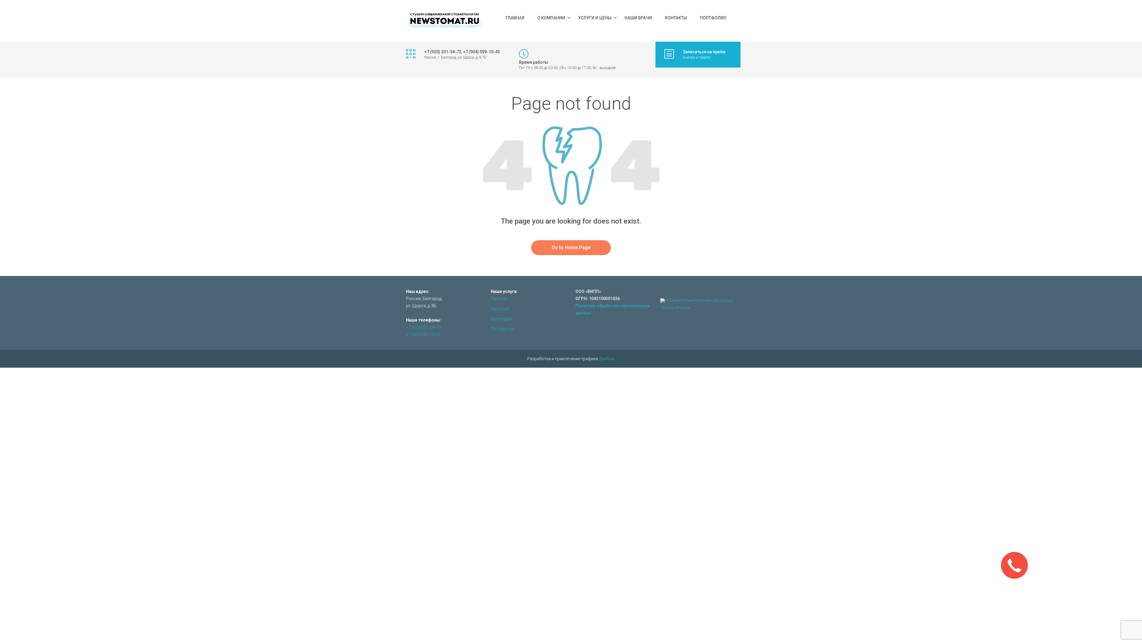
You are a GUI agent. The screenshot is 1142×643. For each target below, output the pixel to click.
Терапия (499, 298)
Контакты (676, 17)
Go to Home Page (571, 247)
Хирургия (500, 308)
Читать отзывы (675, 307)
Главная (515, 17)
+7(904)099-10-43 (423, 334)
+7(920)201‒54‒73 (424, 327)
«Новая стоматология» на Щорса (699, 300)
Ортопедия (501, 318)
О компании (551, 17)
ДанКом (607, 358)
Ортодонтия (502, 329)
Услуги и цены (594, 17)
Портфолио (713, 17)
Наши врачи (638, 17)
